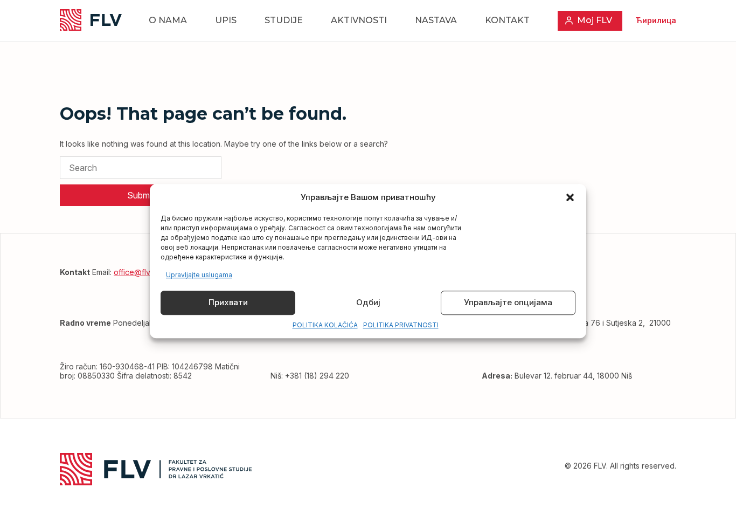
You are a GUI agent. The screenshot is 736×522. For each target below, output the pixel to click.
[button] (570, 197)
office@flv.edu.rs (143, 272)
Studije (284, 20)
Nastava (436, 20)
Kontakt (507, 20)
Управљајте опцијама (508, 303)
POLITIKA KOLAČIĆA (325, 325)
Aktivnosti (359, 20)
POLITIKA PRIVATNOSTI (401, 325)
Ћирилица (655, 20)
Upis (226, 20)
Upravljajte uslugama (199, 275)
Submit (140, 195)
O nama (168, 20)
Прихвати (228, 303)
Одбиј (368, 303)
